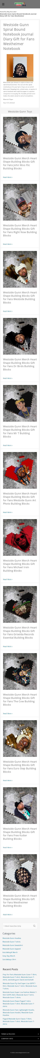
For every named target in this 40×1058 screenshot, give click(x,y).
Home (2, 12)
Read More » (8, 177)
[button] (3, 4)
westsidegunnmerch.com (22, 1052)
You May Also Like (10, 12)
